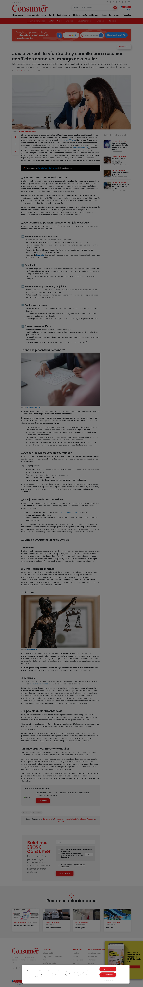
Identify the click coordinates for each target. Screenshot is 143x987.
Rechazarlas (107, 975)
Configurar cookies (108, 980)
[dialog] (75, 974)
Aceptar (107, 969)
